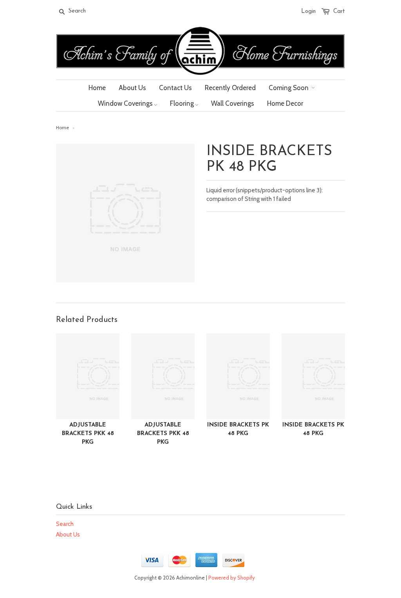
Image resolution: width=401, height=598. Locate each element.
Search (65, 524)
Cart (339, 11)
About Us (68, 534)
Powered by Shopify (231, 578)
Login (308, 11)
